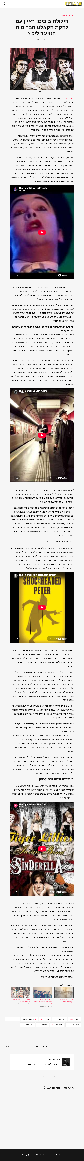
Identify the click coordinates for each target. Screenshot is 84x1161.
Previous (75, 1047)
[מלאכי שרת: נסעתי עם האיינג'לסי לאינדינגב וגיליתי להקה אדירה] (42, 992)
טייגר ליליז (67, 98)
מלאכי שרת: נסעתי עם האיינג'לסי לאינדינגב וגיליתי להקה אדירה (43, 1002)
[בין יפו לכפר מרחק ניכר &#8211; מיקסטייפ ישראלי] (64, 992)
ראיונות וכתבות (68, 15)
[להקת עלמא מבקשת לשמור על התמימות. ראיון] (20, 992)
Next (7, 1047)
